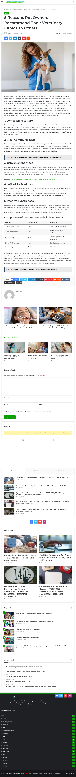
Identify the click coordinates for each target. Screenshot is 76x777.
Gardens (5, 760)
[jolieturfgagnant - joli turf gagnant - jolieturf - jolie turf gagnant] (15, 2)
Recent (13, 471)
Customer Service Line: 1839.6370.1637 (29, 629)
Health (12, 9)
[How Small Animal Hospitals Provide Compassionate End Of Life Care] (38, 347)
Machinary (6, 751)
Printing (5, 757)
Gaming (5, 766)
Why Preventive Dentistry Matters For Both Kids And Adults (60, 357)
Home (7, 9)
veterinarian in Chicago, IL (25, 106)
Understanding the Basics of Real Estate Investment (34, 613)
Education (5, 745)
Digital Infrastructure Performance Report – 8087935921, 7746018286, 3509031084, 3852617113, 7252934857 (16, 591)
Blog (4, 736)
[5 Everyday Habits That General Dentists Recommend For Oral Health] (14, 347)
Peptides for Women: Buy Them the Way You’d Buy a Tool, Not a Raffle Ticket (42, 486)
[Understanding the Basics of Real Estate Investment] (9, 615)
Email (6, 405)
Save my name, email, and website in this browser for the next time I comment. (29, 411)
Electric (5, 763)
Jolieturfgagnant (7, 721)
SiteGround (58, 773)
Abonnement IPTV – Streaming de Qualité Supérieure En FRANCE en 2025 (41, 646)
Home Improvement (8, 730)
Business (5, 724)
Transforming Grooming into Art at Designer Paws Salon (35, 621)
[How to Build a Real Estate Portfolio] (9, 640)
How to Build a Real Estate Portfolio (28, 638)
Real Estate (6, 748)
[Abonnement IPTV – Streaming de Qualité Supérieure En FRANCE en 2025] (9, 648)
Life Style (5, 733)
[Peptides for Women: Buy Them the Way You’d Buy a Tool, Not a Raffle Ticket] (9, 488)
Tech (4, 727)
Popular (36, 471)
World (4, 716)
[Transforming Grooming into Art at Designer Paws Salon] (9, 623)
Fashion (5, 742)
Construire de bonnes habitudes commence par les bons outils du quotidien (42, 478)
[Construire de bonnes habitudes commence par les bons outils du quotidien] (9, 480)
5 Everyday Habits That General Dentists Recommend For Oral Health (33, 179)
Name (6, 398)
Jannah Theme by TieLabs (34, 773)
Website (41, 405)
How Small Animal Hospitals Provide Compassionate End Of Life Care (37, 357)
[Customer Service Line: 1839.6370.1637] (9, 632)
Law (4, 739)
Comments (61, 471)
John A (9, 33)
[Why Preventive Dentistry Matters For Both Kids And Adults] (61, 347)
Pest (4, 754)
